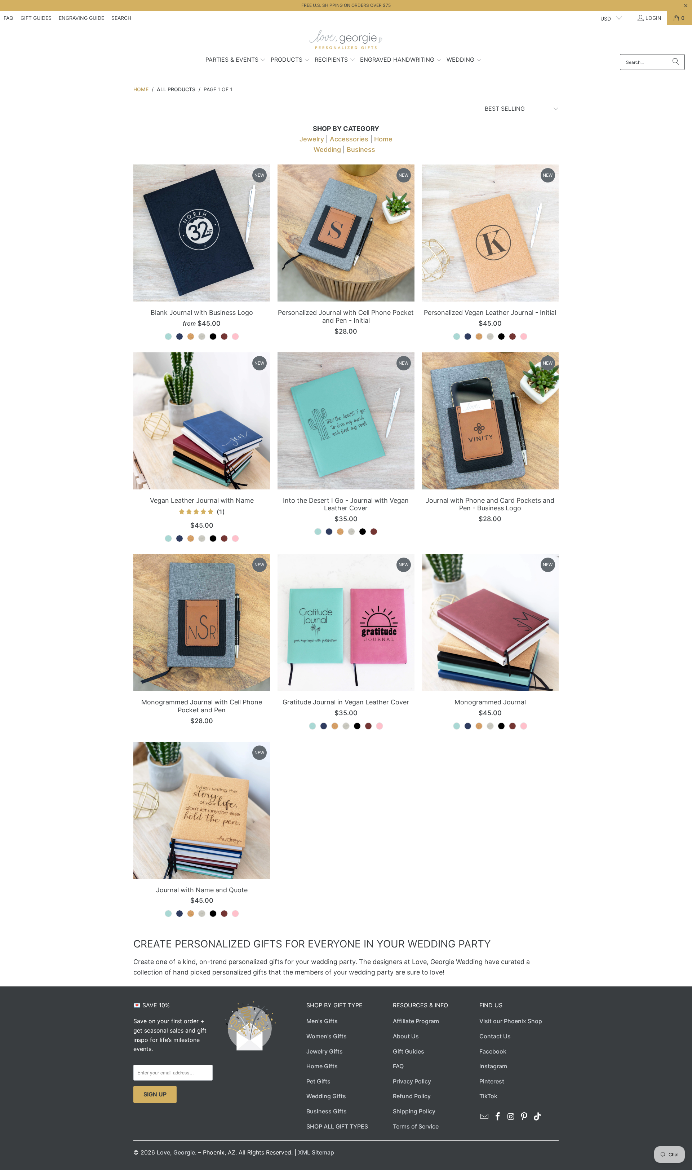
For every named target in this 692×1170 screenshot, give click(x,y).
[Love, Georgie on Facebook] (498, 1116)
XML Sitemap (316, 1152)
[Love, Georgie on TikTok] (537, 1116)
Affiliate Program (416, 1021)
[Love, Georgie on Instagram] (511, 1116)
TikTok (488, 1096)
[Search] (676, 62)
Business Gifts (326, 1111)
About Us (406, 1036)
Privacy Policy (412, 1081)
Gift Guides (36, 18)
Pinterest (491, 1081)
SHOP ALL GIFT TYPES (337, 1126)
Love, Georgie (176, 1152)
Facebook (492, 1051)
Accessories (349, 139)
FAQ (8, 18)
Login (653, 18)
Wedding (327, 149)
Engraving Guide (81, 18)
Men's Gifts (322, 1021)
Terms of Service (416, 1126)
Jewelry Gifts (324, 1051)
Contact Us (495, 1036)
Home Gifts (322, 1066)
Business (361, 149)
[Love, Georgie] (346, 41)
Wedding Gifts (326, 1096)
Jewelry (312, 139)
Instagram (493, 1066)
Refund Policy (412, 1096)
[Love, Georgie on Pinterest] (524, 1116)
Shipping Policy (414, 1111)
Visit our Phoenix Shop (510, 1021)
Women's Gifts (326, 1036)
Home (383, 139)
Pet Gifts (318, 1081)
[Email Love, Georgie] (484, 1116)
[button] (235, 60)
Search (121, 18)
